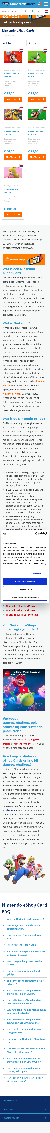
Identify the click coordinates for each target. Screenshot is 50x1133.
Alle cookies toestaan (25, 582)
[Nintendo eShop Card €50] (13, 134)
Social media (11, 1117)
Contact (8, 1109)
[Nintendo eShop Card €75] (37, 134)
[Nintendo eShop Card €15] (13, 76)
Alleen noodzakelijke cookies (25, 597)
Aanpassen (23, 589)
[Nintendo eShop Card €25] (37, 76)
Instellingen (36, 574)
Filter (9, 42)
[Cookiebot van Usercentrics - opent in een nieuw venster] (35, 534)
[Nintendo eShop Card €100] (13, 192)
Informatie (10, 1100)
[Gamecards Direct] (18, 4)
